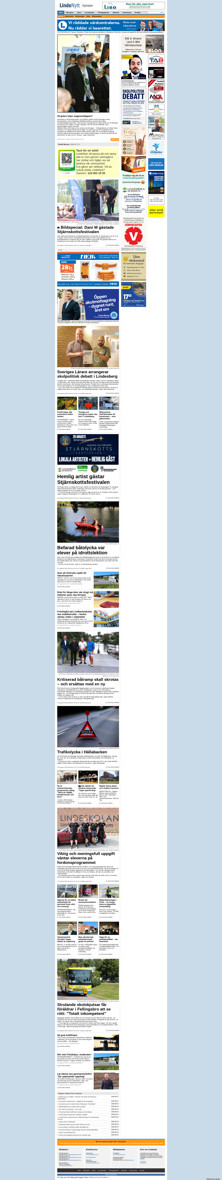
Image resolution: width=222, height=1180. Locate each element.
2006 (87, 1143)
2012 (109, 1143)
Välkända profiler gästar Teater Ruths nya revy (74, 1124)
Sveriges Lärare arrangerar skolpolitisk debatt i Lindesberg (87, 374)
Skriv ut (115, 139)
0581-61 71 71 (75, 144)
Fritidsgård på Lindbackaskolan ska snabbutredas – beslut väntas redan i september (74, 614)
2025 (157, 1143)
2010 (102, 1143)
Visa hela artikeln (113, 245)
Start (60, 12)
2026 (161, 1143)
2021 (142, 1143)
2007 (91, 1143)
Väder (88, 16)
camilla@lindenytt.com (74, 1157)
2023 (150, 1143)
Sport (79, 12)
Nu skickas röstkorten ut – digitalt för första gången (76, 1101)
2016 (124, 1143)
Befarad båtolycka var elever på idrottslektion (82, 550)
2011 (105, 1143)
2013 (113, 1143)
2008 (94, 1143)
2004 (80, 1143)
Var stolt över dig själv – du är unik (70, 1109)
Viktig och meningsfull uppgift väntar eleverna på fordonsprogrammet (86, 858)
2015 (120, 1143)
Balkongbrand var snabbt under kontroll (72, 1107)
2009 (98, 1143)
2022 (146, 1143)
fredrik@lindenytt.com (74, 1154)
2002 (72, 1143)
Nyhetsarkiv (69, 16)
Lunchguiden (89, 12)
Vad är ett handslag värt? (67, 1132)
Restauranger (79, 16)
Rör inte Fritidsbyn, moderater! (74, 1054)
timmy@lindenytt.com (65, 1165)
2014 (116, 1143)
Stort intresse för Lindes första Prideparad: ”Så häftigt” (77, 1104)
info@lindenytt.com (92, 1154)
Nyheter (60, 16)
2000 (65, 1143)
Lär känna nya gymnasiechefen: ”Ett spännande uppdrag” (74, 1075)
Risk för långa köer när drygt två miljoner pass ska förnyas (75, 593)
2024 (153, 1143)
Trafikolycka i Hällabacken (82, 752)
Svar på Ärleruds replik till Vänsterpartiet (71, 574)
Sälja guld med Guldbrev (99, 1177)
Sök (162, 12)
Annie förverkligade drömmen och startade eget (75, 1135)
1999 (61, 1143)
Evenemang (127, 12)
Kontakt (137, 12)
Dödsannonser (97, 16)
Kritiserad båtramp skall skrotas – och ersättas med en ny (88, 681)
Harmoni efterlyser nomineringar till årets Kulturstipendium (78, 1130)
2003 (76, 1143)
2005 (83, 1143)
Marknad (116, 12)
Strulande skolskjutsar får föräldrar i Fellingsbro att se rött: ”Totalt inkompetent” (84, 1009)
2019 (135, 1143)
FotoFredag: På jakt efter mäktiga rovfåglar (73, 1114)
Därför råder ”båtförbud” (67, 1122)
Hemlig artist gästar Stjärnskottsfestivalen (83, 479)
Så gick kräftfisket (67, 1035)
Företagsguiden (103, 12)
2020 (139, 1143)
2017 (128, 1143)
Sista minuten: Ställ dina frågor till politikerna (73, 1127)
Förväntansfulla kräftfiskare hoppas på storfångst (75, 1112)
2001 (68, 1143)
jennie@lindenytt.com (74, 1160)
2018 (131, 1143)
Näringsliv (69, 12)
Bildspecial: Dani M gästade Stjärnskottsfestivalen (85, 229)
